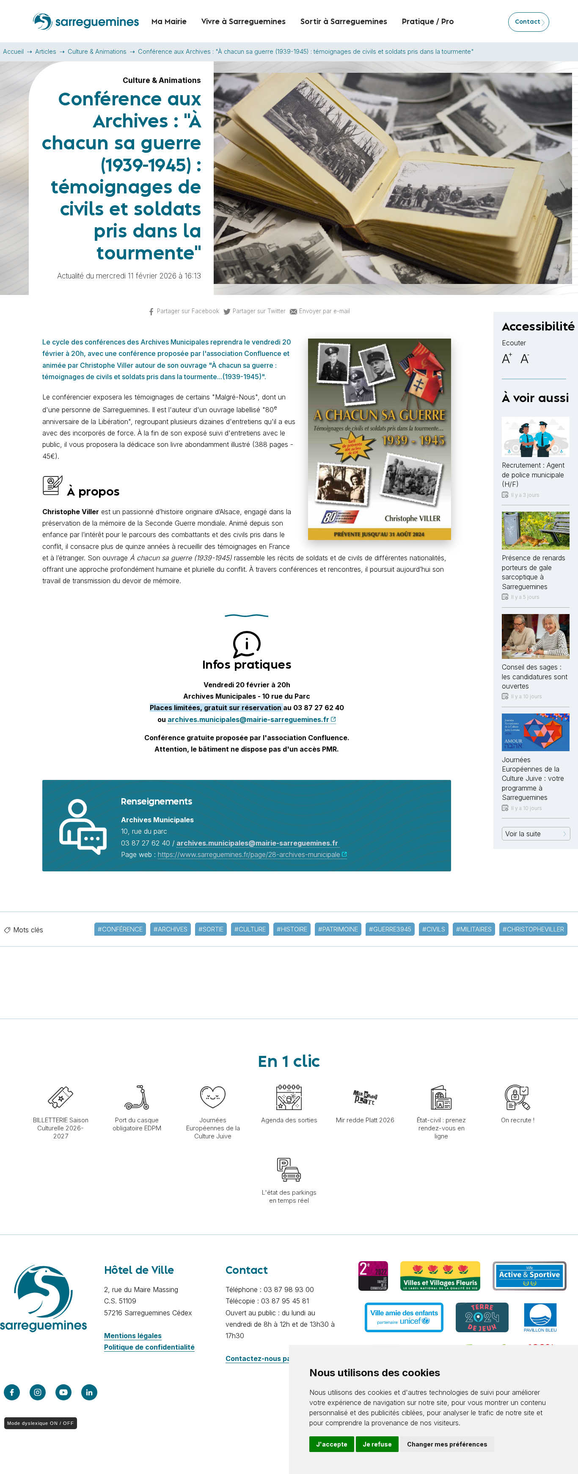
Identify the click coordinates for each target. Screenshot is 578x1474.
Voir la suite (523, 833)
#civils (433, 929)
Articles (45, 51)
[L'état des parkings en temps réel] (289, 1153)
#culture (250, 929)
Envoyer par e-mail (324, 311)
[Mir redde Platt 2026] (365, 1080)
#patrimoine (338, 929)
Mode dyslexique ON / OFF (40, 1423)
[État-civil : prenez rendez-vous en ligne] (441, 1080)
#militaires (474, 929)
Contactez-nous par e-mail (271, 1358)
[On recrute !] (517, 1080)
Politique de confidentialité (149, 1347)
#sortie (210, 929)
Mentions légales (133, 1335)
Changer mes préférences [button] (447, 1444)
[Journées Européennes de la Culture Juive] (213, 1080)
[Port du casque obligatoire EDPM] (137, 1080)
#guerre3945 (390, 929)
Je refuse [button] (377, 1444)
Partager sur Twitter (259, 311)
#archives (170, 929)
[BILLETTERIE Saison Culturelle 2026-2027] (60, 1080)
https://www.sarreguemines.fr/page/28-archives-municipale (249, 854)
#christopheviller (533, 929)
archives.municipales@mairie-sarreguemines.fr (248, 719)
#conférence (120, 929)
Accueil (13, 51)
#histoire (292, 929)
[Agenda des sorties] (289, 1080)
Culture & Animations (97, 51)
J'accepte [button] (331, 1444)
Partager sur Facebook (188, 311)
